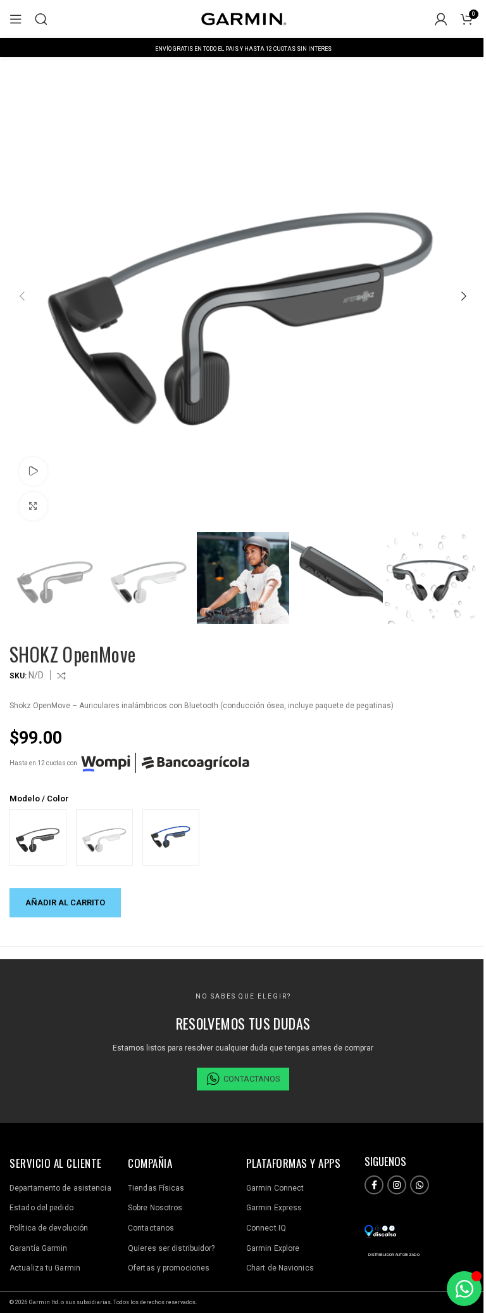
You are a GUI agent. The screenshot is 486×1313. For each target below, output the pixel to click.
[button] (22, 296)
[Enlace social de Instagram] (396, 1184)
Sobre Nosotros (155, 1207)
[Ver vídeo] (33, 471)
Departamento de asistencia (60, 1188)
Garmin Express (274, 1207)
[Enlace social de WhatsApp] (419, 1184)
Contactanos (151, 1228)
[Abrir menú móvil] (15, 19)
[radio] (37, 837)
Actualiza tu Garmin (44, 1268)
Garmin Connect (275, 1188)
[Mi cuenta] (441, 19)
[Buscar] (41, 19)
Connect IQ (266, 1228)
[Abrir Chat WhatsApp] (464, 1288)
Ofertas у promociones (168, 1268)
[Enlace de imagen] (380, 1230)
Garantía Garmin (38, 1248)
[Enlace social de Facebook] (373, 1184)
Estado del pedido (41, 1207)
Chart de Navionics (280, 1268)
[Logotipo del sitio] (243, 18)
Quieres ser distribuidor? (171, 1248)
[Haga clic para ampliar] (33, 506)
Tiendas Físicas (156, 1188)
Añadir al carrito (65, 902)
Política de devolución (48, 1228)
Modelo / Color (39, 798)
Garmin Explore (272, 1248)
